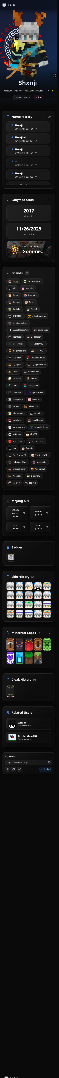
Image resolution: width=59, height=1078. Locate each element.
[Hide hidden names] (49, 116)
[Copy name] (26, 125)
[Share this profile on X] (7, 769)
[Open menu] (53, 5)
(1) (34, 679)
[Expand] (55, 75)
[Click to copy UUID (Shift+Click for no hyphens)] (48, 91)
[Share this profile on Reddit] (13, 769)
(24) (33, 576)
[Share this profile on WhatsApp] (19, 769)
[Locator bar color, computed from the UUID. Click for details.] (52, 91)
